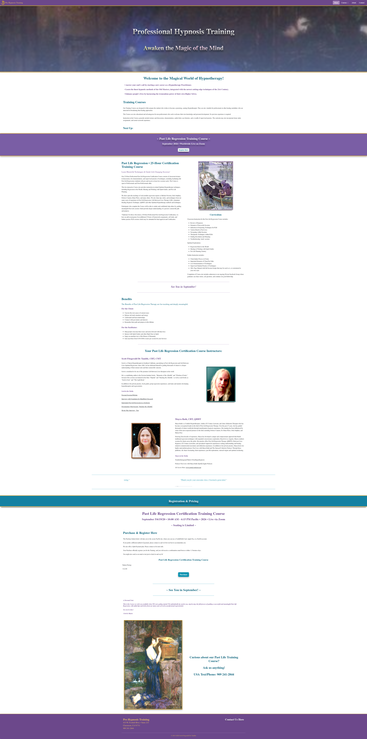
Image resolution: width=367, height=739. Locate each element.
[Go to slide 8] (186, 486)
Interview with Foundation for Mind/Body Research (137, 399)
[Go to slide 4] (180, 486)
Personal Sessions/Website (129, 395)
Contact (361, 3)
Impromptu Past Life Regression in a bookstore (136, 403)
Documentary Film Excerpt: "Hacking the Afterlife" (137, 407)
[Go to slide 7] (184, 486)
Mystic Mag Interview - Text (130, 410)
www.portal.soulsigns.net (193, 467)
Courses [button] (344, 3)
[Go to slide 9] (187, 486)
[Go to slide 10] (188, 486)
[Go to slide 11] (190, 486)
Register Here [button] (183, 150)
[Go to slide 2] (176, 486)
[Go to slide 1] (175, 486)
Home (336, 3)
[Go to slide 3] (179, 486)
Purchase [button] (183, 574)
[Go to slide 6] (183, 486)
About (354, 3)
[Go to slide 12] (191, 486)
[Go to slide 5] (182, 486)
